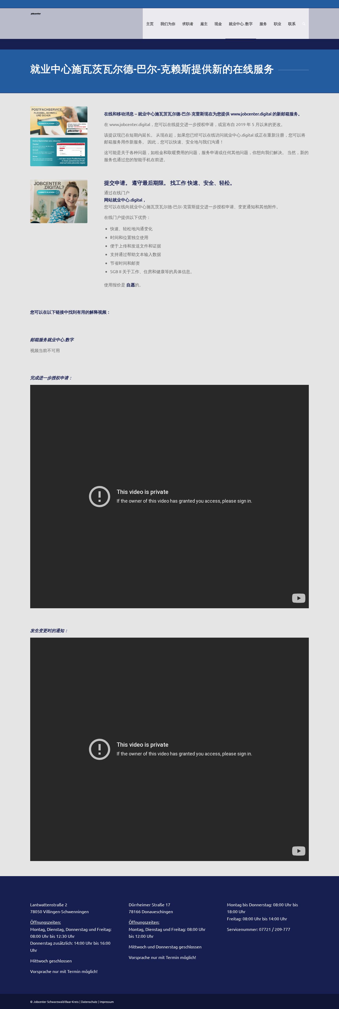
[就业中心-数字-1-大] (58, 120)
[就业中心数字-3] (58, 201)
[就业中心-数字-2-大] (58, 152)
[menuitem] (150, 23)
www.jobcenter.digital (251, 113)
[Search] (304, 23)
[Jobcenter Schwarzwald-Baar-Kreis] (35, 27)
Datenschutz (89, 1001)
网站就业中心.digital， (125, 199)
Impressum (107, 1001)
